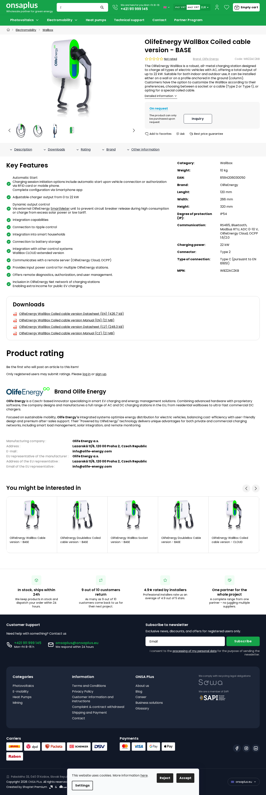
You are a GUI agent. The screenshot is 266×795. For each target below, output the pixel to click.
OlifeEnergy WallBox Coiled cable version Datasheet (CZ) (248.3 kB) (71, 327)
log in (86, 374)
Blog (138, 692)
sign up (100, 374)
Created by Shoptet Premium (26, 787)
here (144, 775)
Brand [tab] (111, 149)
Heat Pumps (22, 697)
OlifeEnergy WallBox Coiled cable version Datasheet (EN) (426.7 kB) (71, 314)
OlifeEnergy (229, 185)
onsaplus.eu (244, 782)
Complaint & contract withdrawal (98, 707)
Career (140, 697)
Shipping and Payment (89, 713)
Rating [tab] (86, 149)
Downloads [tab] (56, 149)
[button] (9, 130)
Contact (78, 718)
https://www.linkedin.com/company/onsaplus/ (256, 748)
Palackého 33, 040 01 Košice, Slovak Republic (41, 776)
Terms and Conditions (89, 686)
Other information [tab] (145, 149)
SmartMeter (60, 208)
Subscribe (243, 641)
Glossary (142, 709)
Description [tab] (23, 149)
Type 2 (225, 252)
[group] (21, 130)
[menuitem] (24, 20)
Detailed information (159, 96)
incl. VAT (180, 7)
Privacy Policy (82, 692)
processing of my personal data (195, 651)
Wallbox (226, 163)
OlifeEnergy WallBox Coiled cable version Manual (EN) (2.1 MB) (66, 320)
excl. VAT (193, 7)
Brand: (206, 59)
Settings (82, 785)
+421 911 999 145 (134, 9)
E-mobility (21, 692)
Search (102, 7)
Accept (185, 778)
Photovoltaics (23, 686)
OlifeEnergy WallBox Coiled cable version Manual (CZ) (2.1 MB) (67, 333)
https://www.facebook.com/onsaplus (237, 748)
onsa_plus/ (246, 748)
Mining (17, 703)
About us (142, 686)
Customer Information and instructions (92, 699)
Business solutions (149, 703)
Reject (165, 778)
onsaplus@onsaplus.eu (77, 643)
